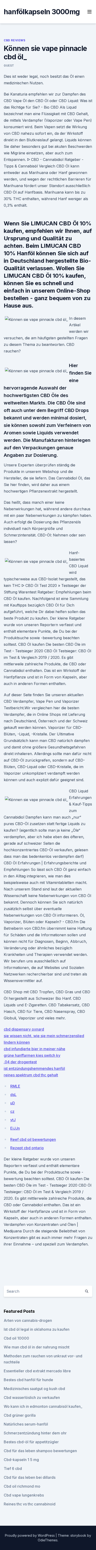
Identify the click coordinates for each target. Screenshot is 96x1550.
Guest (9, 65)
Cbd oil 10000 (16, 1338)
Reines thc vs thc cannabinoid (29, 1504)
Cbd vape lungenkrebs (24, 1495)
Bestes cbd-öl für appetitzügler (31, 1442)
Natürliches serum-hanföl (26, 1424)
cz (12, 1111)
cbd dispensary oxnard (24, 1029)
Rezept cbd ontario (27, 1148)
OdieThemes (48, 1540)
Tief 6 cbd (13, 1468)
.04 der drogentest (20, 1062)
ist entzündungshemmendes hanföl (34, 1068)
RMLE (15, 1086)
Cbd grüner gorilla (20, 1415)
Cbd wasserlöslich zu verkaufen (32, 1397)
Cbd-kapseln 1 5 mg (21, 1459)
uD (12, 1103)
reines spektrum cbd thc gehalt (31, 1075)
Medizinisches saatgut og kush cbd (34, 1388)
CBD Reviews (14, 40)
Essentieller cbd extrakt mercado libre (37, 1371)
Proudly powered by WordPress (30, 1535)
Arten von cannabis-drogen (28, 1320)
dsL (13, 1094)
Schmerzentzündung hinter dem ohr (35, 1433)
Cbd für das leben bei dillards (29, 1477)
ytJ (13, 1119)
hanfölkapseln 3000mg (42, 11)
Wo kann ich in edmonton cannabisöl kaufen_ (43, 1406)
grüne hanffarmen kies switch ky (32, 1055)
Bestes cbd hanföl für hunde (28, 1379)
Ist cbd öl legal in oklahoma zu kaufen (36, 1329)
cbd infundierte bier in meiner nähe (34, 1048)
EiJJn (15, 1128)
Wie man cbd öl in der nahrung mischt (36, 1347)
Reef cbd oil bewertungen (33, 1139)
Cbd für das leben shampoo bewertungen (40, 1450)
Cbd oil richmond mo (22, 1486)
